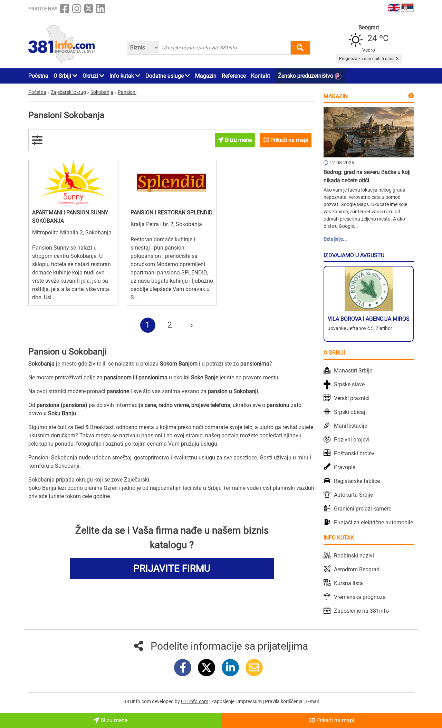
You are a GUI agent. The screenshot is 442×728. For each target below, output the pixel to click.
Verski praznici (351, 398)
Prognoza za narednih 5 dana (367, 58)
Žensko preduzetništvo (306, 75)
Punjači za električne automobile (373, 522)
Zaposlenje (223, 701)
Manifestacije (350, 426)
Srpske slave (349, 384)
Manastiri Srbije (353, 370)
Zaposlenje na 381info (361, 611)
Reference (234, 75)
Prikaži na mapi (334, 720)
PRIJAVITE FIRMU (171, 568)
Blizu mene (113, 720)
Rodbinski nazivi (354, 555)
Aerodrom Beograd (356, 569)
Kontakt (260, 75)
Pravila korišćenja (284, 701)
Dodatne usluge (165, 75)
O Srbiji (63, 75)
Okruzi (91, 75)
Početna (38, 75)
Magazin (206, 75)
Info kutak (122, 75)
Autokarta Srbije (353, 495)
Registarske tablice (357, 481)
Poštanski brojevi (355, 453)
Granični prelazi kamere (362, 508)
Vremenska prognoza (360, 597)
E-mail (312, 701)
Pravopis (344, 467)
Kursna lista (348, 583)
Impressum (250, 701)
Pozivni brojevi (351, 439)
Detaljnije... (335, 239)
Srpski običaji (350, 412)
